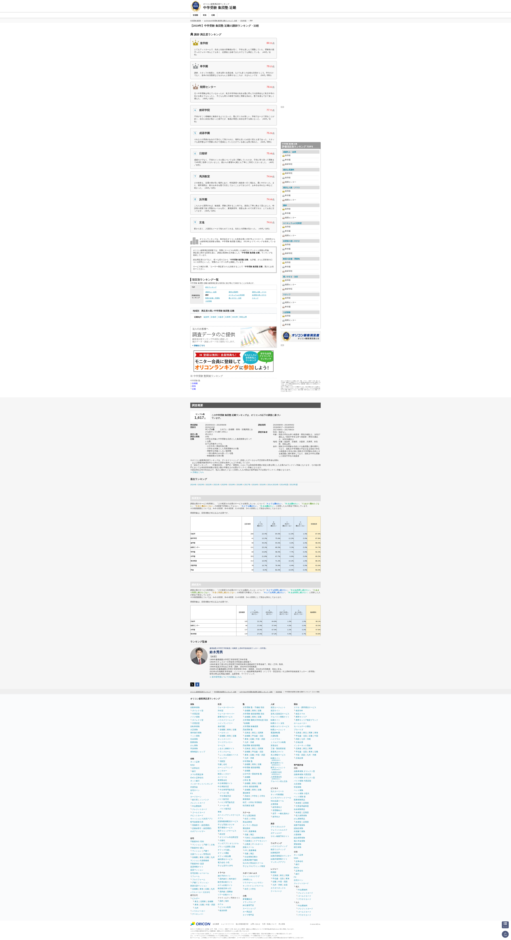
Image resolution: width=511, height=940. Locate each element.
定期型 (306, 803)
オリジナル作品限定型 (229, 837)
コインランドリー (225, 723)
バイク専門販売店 (227, 802)
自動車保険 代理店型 (302, 774)
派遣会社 (274, 745)
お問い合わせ (255, 924)
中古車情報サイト (225, 783)
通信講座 (246, 828)
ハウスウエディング (279, 846)
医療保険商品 (299, 800)
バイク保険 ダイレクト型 (304, 778)
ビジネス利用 (225, 907)
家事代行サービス (225, 717)
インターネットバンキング (201, 784)
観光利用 (223, 910)
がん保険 (194, 745)
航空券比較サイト (225, 882)
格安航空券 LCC (224, 888)
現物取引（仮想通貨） (201, 825)
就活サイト (275, 710)
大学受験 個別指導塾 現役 (253, 714)
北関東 (203, 901)
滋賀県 (206, 317)
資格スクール (248, 847)
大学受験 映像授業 (250, 726)
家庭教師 (246, 799)
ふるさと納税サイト (226, 748)
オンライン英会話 (250, 825)
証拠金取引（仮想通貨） (202, 828)
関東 (287, 875)
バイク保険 (195, 717)
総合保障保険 (299, 838)
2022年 (209, 485)
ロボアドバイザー (197, 831)
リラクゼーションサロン (253, 882)
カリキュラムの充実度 (237, 295)
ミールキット (223, 733)
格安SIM (299, 710)
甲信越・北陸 (257, 736)
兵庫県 (228, 317)
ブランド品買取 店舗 (226, 847)
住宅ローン (195, 790)
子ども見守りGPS (225, 866)
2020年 (224, 485)
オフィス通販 (223, 853)
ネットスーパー (224, 739)
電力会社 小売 (223, 862)
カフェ (220, 818)
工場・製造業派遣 (278, 748)
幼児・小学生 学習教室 (252, 802)
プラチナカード (304, 899)
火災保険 (194, 730)
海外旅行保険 (195, 733)
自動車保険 (195, 707)
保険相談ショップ (197, 752)
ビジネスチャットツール (281, 798)
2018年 (240, 485)
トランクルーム (224, 752)
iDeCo (296, 867)
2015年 (263, 485)
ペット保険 (195, 736)
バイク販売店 (223, 799)
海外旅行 (232, 879)
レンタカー (222, 771)
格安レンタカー (224, 774)
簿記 (252, 834)
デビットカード (196, 815)
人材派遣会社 (276, 778)
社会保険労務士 (258, 838)
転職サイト (275, 720)
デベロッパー (197, 914)
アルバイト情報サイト (280, 717)
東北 (196, 901)
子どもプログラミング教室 (254, 866)
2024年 (193, 485)
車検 (219, 812)
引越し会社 (222, 764)
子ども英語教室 (249, 815)
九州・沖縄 (249, 742)
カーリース (222, 777)
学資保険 (194, 748)
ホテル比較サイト (225, 885)
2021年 (216, 485)
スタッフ (255, 298)
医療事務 (252, 831)
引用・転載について (269, 924)
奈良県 (235, 317)
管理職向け (277, 810)
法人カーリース (277, 791)
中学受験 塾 (248, 761)
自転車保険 (195, 726)
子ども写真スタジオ (226, 824)
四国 (297, 739)
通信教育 (246, 793)
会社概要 (216, 924)
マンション (196, 845)
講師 (285, 205)
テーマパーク (276, 891)
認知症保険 (298, 828)
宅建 (246, 834)
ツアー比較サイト (225, 895)
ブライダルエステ (278, 827)
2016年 (255, 485)
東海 (194, 386)
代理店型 (196, 714)
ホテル (220, 904)
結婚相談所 (275, 853)
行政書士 (248, 841)
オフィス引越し (224, 850)
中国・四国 (210, 905)
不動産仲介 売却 (197, 841)
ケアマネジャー (260, 841)
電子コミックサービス (227, 831)
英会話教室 (247, 822)
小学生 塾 (247, 780)
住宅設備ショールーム (199, 873)
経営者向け (277, 807)
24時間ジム (247, 879)
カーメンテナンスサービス (229, 815)
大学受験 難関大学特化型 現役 (255, 720)
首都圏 (195, 383)
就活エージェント (278, 707)
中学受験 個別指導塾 (251, 767)
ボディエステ (276, 833)
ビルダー (196, 898)
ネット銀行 (195, 781)
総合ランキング (211, 287)
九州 (213, 857)
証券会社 (196, 768)
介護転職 (274, 736)
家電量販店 (247, 899)
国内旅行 (223, 879)
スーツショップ (249, 908)
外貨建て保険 (299, 831)
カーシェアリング (225, 767)
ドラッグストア (249, 902)
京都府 (213, 317)
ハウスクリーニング (226, 720)
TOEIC (247, 838)
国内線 (222, 892)
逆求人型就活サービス (280, 714)
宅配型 (222, 761)
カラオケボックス (278, 888)
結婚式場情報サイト (279, 859)
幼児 (246, 819)
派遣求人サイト (277, 752)
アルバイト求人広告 (279, 781)
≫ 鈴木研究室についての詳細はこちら (226, 677)
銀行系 (195, 800)
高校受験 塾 (248, 730)
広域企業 (299, 742)
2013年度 (294, 485)
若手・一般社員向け (281, 813)
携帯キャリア (301, 717)
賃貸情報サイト (196, 867)
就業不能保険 (299, 825)
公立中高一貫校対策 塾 (252, 774)
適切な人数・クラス (259, 292)
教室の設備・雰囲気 (212, 298)
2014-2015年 (273, 485)
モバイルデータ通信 (302, 726)
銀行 (194, 771)
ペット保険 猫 (300, 797)
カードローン (195, 797)
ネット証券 (195, 762)
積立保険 (297, 847)
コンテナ (223, 758)
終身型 (298, 803)
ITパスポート (257, 844)
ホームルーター (300, 723)
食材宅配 (221, 726)
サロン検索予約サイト (280, 836)
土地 (213, 845)
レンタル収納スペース (229, 755)
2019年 (232, 485)
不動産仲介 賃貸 (197, 864)
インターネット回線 (302, 745)
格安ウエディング (278, 849)
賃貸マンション (196, 870)
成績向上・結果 (211, 292)
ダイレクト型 (197, 710)
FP (246, 831)
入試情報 (208, 301)
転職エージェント (278, 730)
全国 (285, 885)
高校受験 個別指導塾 (251, 745)
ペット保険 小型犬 (301, 793)
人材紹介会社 (276, 773)
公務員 (247, 844)
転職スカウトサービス (280, 726)
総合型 (222, 834)
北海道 (247, 733)
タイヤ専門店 (248, 915)
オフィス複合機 (224, 856)
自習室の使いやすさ (259, 295)
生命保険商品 (299, 809)
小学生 (262, 796)
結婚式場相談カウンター (281, 856)
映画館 (273, 872)
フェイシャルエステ (279, 830)
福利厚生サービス (225, 859)
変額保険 (297, 844)
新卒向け (276, 817)
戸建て (206, 845)
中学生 (255, 796)
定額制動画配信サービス (228, 821)
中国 (316, 736)
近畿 (194, 389)
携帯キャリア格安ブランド (307, 720)
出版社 (222, 840)
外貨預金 (194, 787)
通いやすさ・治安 (235, 298)
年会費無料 (196, 806)
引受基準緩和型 (302, 806)
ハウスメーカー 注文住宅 (200, 892)
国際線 (230, 892)
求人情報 (282, 924)
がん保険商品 (299, 819)
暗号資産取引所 (196, 822)
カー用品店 (247, 912)
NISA (192, 765)
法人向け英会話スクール (253, 863)
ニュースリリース (227, 924)
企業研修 (274, 804)
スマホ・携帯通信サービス (305, 707)
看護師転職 (275, 733)
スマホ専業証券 (196, 774)
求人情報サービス (278, 755)
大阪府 (220, 317)
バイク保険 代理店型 (302, 781)
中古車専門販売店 (227, 790)
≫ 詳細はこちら (197, 472)
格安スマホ (300, 714)
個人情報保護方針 (242, 924)
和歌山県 (243, 317)
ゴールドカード (198, 812)
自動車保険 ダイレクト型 (304, 771)
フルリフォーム (198, 879)
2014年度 (284, 485)
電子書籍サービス (225, 828)
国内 (221, 901)
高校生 (247, 796)
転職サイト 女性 (277, 723)
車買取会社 (222, 780)
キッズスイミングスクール (253, 886)
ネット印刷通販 (277, 794)
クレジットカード (197, 803)
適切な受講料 (233, 292)
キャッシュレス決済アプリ (201, 819)
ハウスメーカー (198, 911)
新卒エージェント (278, 768)
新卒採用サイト (277, 764)
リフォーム (195, 876)
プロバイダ (298, 730)
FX (191, 793)
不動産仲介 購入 (197, 848)
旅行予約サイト (224, 876)
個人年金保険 (299, 841)
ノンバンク (204, 800)
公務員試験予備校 (250, 860)
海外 (227, 901)
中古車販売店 (223, 786)
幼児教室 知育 (248, 805)
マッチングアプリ (278, 862)
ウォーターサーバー (226, 707)
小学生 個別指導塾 (250, 786)
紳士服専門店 (248, 905)
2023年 (201, 485)
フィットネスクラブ (251, 876)
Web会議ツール (277, 801)
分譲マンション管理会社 (200, 854)
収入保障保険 (301, 815)
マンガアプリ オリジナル (228, 843)
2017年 (247, 485)
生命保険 (194, 739)
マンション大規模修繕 (199, 860)
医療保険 (194, 742)
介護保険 (297, 834)
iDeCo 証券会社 (196, 778)
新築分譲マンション (198, 886)
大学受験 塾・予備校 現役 (253, 707)
